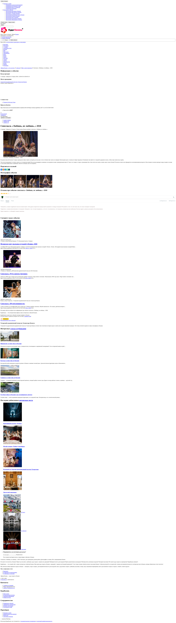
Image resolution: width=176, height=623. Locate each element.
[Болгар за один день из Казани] (10, 358)
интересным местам (6, 36)
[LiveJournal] (9, 169)
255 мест (23, 512)
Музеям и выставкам (8, 605)
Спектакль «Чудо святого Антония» (14, 274)
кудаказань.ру (4, 579)
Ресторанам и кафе (7, 607)
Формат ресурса (7, 597)
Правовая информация (8, 596)
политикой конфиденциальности (44, 621)
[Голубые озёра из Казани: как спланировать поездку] (10, 392)
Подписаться (19, 554)
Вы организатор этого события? (8, 320)
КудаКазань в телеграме (9, 573)
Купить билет (4, 113)
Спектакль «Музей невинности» (13, 304)
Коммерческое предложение (9, 614)
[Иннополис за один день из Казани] (10, 341)
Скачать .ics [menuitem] (6, 122)
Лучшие (7, 200)
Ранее (12, 200)
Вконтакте (5, 571)
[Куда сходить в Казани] (16, 33)
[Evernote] (7, 169)
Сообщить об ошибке (8, 585)
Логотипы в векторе (8, 616)
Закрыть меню (12, 22)
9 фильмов (23, 549)
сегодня (8, 42)
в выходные (16, 42)
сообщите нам (27, 316)
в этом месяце (22, 42)
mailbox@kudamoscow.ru (9, 588)
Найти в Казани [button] (4, 1)
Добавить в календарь (5, 117)
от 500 (28, 308)
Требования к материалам (9, 604)
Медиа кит (5, 615)
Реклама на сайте (7, 612)
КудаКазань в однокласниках (10, 572)
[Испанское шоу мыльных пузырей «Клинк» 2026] (88, 229)
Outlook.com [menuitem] (6, 121)
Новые (2, 200)
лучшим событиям (5, 38)
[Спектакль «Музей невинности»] (88, 289)
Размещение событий (8, 603)
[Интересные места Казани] (12, 512)
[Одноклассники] (3, 169)
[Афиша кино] (12, 549)
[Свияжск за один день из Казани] (10, 375)
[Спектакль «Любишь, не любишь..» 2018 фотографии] (7, 187)
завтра (11, 42)
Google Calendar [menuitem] (7, 120)
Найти (2, 24)
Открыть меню (4, 22)
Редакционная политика (9, 595)
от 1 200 (28, 248)
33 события (23, 530)
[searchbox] (88, 25)
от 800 (28, 278)
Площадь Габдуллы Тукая (9, 102)
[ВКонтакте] (1, 169)
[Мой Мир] (5, 169)
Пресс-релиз (6, 593)
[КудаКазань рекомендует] (12, 530)
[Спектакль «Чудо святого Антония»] (88, 259)
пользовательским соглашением (28, 621)
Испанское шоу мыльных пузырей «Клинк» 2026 (19, 244)
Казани (17, 34)
